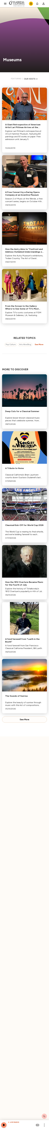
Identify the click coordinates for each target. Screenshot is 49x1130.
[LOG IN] (43, 4)
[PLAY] (4, 1125)
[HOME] (17, 3)
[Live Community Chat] (44, 1116)
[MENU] (5, 4)
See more (39, 344)
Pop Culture (11, 344)
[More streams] (37, 1125)
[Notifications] (37, 4)
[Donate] (31, 4)
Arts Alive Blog (25, 344)
